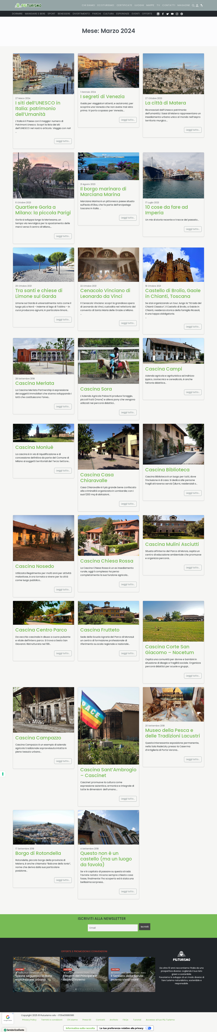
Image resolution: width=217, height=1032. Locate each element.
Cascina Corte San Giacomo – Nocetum (169, 649)
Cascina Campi (163, 369)
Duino (20, 972)
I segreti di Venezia (102, 96)
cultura (19, 969)
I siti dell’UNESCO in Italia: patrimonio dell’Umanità (37, 108)
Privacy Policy (29, 1019)
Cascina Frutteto (99, 629)
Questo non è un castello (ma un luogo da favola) (106, 859)
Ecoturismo (105, 5)
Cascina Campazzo (38, 737)
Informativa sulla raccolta (80, 1028)
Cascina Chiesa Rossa (106, 561)
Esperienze (122, 13)
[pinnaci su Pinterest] (181, 14)
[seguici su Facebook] (162, 14)
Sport (51, 13)
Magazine (183, 5)
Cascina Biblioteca (167, 469)
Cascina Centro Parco (41, 629)
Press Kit (87, 1019)
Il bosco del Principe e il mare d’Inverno (32, 978)
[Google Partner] (8, 1018)
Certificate (124, 5)
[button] (73, 989)
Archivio (114, 1019)
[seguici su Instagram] (177, 14)
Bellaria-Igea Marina (122, 964)
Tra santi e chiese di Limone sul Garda (38, 293)
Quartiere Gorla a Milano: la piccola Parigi (43, 210)
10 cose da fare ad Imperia (166, 210)
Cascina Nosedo (34, 566)
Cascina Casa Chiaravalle (97, 477)
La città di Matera (165, 102)
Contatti (168, 5)
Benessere (64, 13)
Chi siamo (88, 5)
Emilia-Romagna (141, 964)
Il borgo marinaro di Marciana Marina (103, 191)
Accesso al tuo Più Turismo (160, 1019)
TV (158, 5)
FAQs (125, 1019)
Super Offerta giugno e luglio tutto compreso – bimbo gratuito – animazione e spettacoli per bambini (131, 977)
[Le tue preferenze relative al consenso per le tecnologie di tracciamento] (3, 774)
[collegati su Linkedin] (158, 14)
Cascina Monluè (34, 447)
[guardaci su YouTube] (172, 14)
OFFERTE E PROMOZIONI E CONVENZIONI (84, 951)
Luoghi (139, 5)
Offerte (147, 13)
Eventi (136, 13)
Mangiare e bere (35, 13)
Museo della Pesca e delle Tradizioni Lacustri (172, 733)
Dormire (17, 13)
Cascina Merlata (34, 383)
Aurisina (69, 972)
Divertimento (81, 13)
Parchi (96, 13)
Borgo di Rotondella (38, 853)
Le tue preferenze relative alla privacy (121, 1028)
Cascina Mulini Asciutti (172, 544)
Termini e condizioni (51, 1019)
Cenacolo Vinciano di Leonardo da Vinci (105, 293)
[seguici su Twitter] (167, 14)
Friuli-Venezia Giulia (32, 972)
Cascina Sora (96, 389)
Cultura (108, 13)
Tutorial (137, 1019)
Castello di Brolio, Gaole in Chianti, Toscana (173, 293)
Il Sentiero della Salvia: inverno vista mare (79, 978)
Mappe (150, 5)
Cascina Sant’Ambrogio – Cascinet (108, 772)
